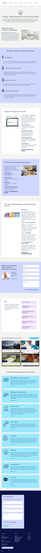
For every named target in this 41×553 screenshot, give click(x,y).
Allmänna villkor (17, 539)
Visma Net (33, 115)
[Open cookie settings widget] (2, 551)
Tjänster (15, 2)
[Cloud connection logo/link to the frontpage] (5, 2)
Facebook (29, 537)
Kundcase (35, 2)
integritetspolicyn (33, 289)
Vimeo (29, 539)
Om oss (25, 2)
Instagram (29, 538)
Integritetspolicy (17, 538)
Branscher (20, 2)
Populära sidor (17, 541)
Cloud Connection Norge (7, 547)
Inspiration (30, 2)
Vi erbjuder (11, 2)
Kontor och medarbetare (19, 537)
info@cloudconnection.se (6, 541)
